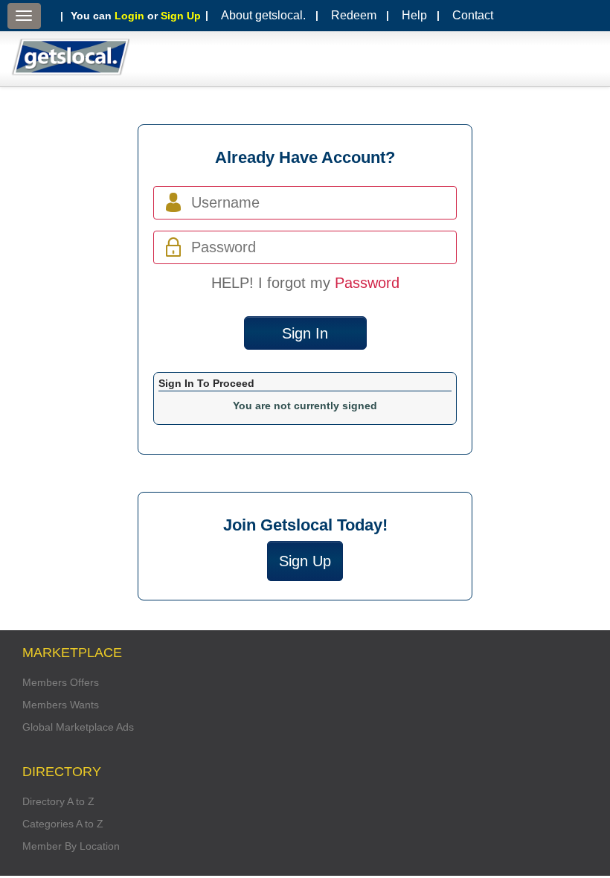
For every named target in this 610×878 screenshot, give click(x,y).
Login (129, 16)
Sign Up (181, 16)
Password (367, 283)
